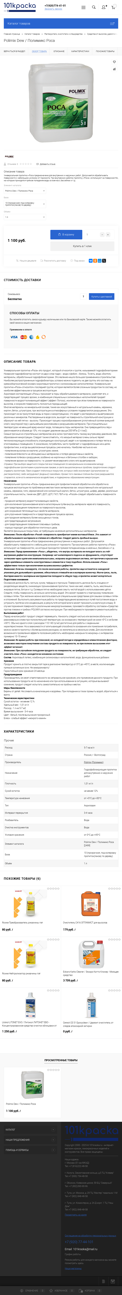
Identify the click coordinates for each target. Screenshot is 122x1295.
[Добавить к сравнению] (114, 69)
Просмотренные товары (61, 1060)
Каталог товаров (19, 23)
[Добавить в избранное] (114, 62)
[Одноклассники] (95, 261)
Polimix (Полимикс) (94, 762)
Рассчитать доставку (55, 260)
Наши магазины (73, 1268)
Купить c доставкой (102, 296)
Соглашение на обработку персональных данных (90, 1235)
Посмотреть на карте (76, 1215)
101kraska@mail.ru (85, 1249)
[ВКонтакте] (91, 261)
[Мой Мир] (100, 261)
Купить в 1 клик (82, 246)
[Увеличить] (61, 103)
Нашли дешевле (28, 260)
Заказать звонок (53, 9)
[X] (104, 261)
